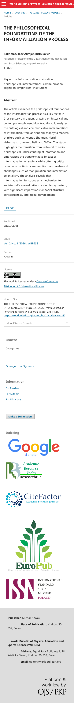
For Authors (12, 394)
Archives (20, 12)
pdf (11, 208)
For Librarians (13, 399)
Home (7, 12)
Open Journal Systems (20, 366)
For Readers (12, 388)
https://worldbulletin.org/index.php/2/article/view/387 (34, 315)
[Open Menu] (4, 4)
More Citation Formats (19, 323)
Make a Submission (20, 416)
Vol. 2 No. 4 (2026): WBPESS (44, 12)
